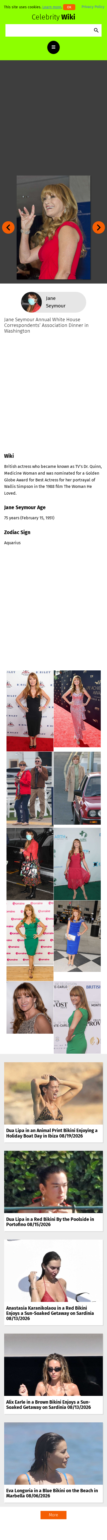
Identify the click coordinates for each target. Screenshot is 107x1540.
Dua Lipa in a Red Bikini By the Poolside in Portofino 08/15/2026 (50, 1222)
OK (69, 7)
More (53, 1514)
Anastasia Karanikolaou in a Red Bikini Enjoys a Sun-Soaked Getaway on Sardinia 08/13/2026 (50, 1313)
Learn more (51, 7)
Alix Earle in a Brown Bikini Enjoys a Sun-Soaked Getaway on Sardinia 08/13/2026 (48, 1405)
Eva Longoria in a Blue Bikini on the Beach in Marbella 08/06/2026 (52, 1493)
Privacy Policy (93, 7)
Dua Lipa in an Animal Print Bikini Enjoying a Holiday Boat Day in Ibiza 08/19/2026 (52, 1133)
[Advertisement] (53, 117)
